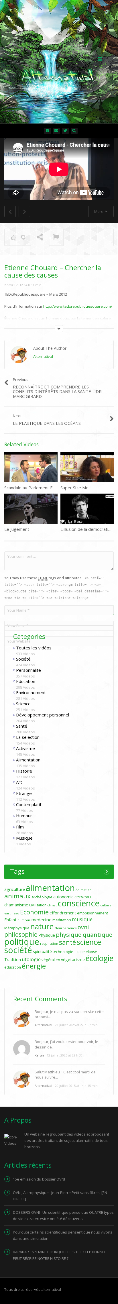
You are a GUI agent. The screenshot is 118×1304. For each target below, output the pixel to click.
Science (23, 703)
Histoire (24, 771)
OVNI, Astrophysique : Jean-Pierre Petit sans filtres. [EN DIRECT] (60, 1195)
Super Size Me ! (75, 487)
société (18, 949)
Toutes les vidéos (34, 648)
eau (16, 913)
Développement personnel (42, 715)
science (89, 942)
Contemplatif (28, 804)
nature (42, 926)
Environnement (31, 692)
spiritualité (42, 951)
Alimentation (28, 760)
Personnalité (28, 670)
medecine (41, 919)
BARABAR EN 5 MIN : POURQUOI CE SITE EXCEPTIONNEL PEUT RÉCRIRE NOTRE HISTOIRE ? (59, 1255)
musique (82, 919)
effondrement (63, 913)
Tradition (12, 959)
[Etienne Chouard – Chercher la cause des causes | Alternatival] (57, 59)
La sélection (28, 737)
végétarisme (73, 959)
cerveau (82, 897)
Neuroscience (65, 928)
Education (25, 681)
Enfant (10, 919)
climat (52, 905)
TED (77, 952)
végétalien (51, 959)
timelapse (88, 951)
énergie (34, 966)
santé (67, 942)
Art (19, 782)
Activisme (25, 748)
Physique (46, 935)
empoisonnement (92, 913)
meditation (61, 919)
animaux (17, 895)
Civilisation (37, 905)
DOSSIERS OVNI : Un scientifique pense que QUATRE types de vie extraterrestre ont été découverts (63, 1215)
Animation (83, 890)
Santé (21, 726)
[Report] (56, 237)
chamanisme (16, 905)
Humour (24, 815)
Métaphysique (17, 927)
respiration (49, 943)
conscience (78, 903)
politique (21, 941)
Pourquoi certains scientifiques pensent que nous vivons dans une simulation (62, 1235)
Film (20, 827)
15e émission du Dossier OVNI (39, 1179)
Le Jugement (16, 529)
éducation (12, 967)
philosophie (21, 934)
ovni (83, 927)
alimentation (50, 887)
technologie (63, 951)
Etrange (24, 793)
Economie (34, 912)
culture (105, 905)
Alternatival (43, 356)
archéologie (42, 897)
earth (8, 913)
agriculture (14, 889)
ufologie (31, 959)
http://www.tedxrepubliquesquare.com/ (77, 306)
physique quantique (84, 934)
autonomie (63, 897)
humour (23, 920)
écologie (99, 958)
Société (23, 659)
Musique (24, 838)
